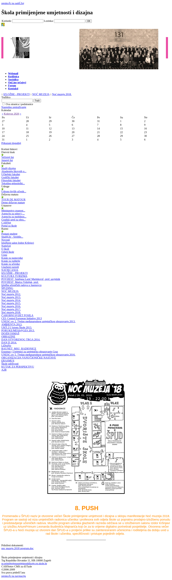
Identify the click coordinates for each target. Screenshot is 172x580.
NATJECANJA (9, 270)
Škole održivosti (9, 363)
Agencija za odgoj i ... (13, 213)
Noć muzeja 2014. (11, 300)
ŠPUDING (7, 288)
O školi (5, 248)
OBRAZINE (8, 336)
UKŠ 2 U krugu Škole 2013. (16, 327)
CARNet (6, 222)
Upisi (4, 254)
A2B (4, 369)
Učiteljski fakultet (10, 174)
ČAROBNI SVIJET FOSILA (17, 315)
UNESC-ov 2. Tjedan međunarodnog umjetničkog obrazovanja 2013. (38, 321)
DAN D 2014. (9, 342)
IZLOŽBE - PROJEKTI (16, 94)
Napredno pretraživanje (13, 107)
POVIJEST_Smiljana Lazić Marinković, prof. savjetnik (30, 279)
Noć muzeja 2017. (11, 309)
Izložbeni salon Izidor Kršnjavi (17, 242)
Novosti (5, 239)
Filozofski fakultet (10, 180)
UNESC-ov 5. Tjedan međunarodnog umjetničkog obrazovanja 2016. (38, 354)
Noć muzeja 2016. (11, 306)
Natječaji (6, 245)
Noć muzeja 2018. (62, 94)
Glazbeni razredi (10, 267)
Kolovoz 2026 (11, 113)
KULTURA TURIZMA (14, 276)
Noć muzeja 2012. (11, 294)
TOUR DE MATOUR (13, 199)
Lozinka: (48, 20)
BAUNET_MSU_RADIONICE (18, 348)
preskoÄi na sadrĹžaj (12, 3)
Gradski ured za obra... (13, 219)
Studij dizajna (8, 168)
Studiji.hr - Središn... (12, 236)
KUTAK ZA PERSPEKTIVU (17, 366)
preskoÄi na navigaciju (13, 576)
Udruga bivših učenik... (13, 191)
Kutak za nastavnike (12, 258)
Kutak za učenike (10, 264)
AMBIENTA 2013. (11, 324)
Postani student (9, 233)
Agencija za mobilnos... (13, 216)
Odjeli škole (7, 251)
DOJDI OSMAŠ (10, 333)
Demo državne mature (13, 202)
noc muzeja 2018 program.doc (17, 548)
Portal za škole (9, 225)
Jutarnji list (7, 160)
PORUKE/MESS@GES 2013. (18, 330)
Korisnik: (7, 20)
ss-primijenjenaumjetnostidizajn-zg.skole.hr (24, 563)
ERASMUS (7, 360)
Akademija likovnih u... (13, 171)
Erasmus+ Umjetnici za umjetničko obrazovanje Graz (29, 351)
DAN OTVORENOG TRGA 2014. (20, 339)
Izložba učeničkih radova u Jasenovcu (21, 285)
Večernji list (7, 157)
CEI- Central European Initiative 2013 (21, 318)
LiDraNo (6, 345)
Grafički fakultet (10, 177)
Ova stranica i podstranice (19, 104)
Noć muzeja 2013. (11, 297)
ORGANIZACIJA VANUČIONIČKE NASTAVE (28, 357)
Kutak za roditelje (10, 261)
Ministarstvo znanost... (13, 210)
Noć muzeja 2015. (11, 303)
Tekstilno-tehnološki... (13, 183)
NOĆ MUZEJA (40, 94)
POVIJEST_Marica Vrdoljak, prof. (20, 282)
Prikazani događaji (11, 143)
